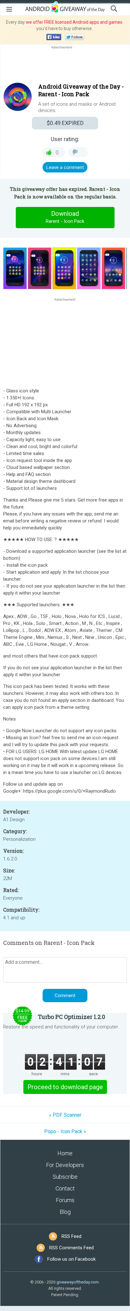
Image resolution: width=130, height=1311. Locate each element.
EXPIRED (65, 123)
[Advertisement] (65, 65)
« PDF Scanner (65, 1115)
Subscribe (65, 1176)
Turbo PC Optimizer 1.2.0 (71, 1017)
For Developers (65, 1165)
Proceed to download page (65, 1087)
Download (65, 217)
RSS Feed (71, 1236)
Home (65, 1153)
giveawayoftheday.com (77, 1282)
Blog (65, 1211)
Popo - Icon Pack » (65, 1131)
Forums (65, 1200)
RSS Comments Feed (71, 1248)
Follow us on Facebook (71, 1259)
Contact (65, 1188)
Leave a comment (65, 167)
